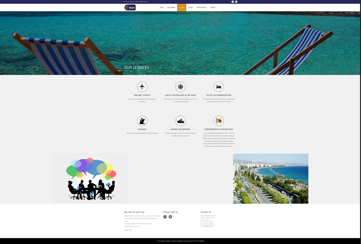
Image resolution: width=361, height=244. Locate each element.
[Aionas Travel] (130, 7)
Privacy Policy (128, 230)
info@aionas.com (209, 226)
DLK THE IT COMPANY (198, 241)
